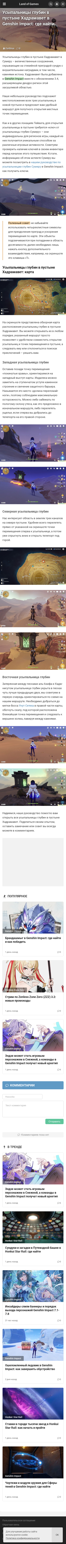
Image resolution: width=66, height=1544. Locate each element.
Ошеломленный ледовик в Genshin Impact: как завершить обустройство (30, 1367)
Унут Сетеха (26, 705)
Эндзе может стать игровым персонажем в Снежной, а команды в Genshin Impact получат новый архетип (31, 1059)
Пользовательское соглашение (18, 1520)
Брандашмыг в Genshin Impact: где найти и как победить (33, 939)
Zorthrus (9, 48)
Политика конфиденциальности (23, 1538)
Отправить (54, 1121)
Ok (57, 1535)
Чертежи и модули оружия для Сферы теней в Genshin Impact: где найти (31, 1484)
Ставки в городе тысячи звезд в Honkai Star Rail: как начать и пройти (31, 1425)
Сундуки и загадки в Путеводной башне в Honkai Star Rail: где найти (33, 1249)
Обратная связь (10, 1524)
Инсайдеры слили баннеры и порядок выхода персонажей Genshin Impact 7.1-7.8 (32, 1310)
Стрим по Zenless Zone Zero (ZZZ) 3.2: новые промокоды (30, 998)
